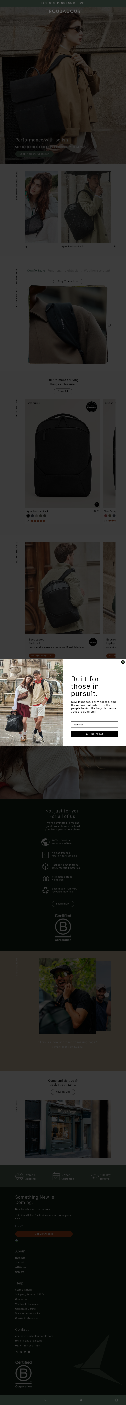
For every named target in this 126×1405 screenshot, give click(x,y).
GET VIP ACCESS (94, 733)
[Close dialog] (123, 662)
